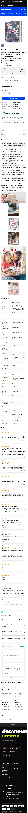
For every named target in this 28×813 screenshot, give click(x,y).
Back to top (13, 724)
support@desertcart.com (12, 794)
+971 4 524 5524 (10, 800)
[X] (6, 755)
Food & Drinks (18, 13)
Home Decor (10, 13)
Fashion (25, 13)
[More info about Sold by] (22, 102)
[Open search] (18, 9)
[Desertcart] (6, 9)
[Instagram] (3, 755)
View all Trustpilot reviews (13, 677)
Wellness (3, 13)
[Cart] (24, 9)
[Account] (21, 9)
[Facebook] (10, 755)
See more (3, 137)
